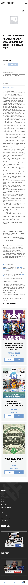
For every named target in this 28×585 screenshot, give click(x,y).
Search (14, 582)
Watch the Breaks (5, 510)
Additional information (8, 87)
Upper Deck (16, 75)
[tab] (14, 84)
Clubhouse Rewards (6, 507)
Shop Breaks (10, 72)
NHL (20, 74)
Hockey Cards (15, 74)
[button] (23, 11)
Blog (2, 512)
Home (2, 496)
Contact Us (4, 515)
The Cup (11, 75)
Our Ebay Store (5, 502)
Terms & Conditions (6, 518)
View (9, 359)
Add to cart (13, 65)
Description (5, 83)
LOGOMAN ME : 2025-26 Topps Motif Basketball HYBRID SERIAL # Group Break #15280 (14, 403)
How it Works (4, 504)
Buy (19, 359)
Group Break (8, 74)
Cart (21, 581)
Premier (23, 74)
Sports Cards (6, 75)
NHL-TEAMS (6, 58)
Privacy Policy (4, 520)
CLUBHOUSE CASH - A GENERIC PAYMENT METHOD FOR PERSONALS (14, 460)
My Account (4, 582)
